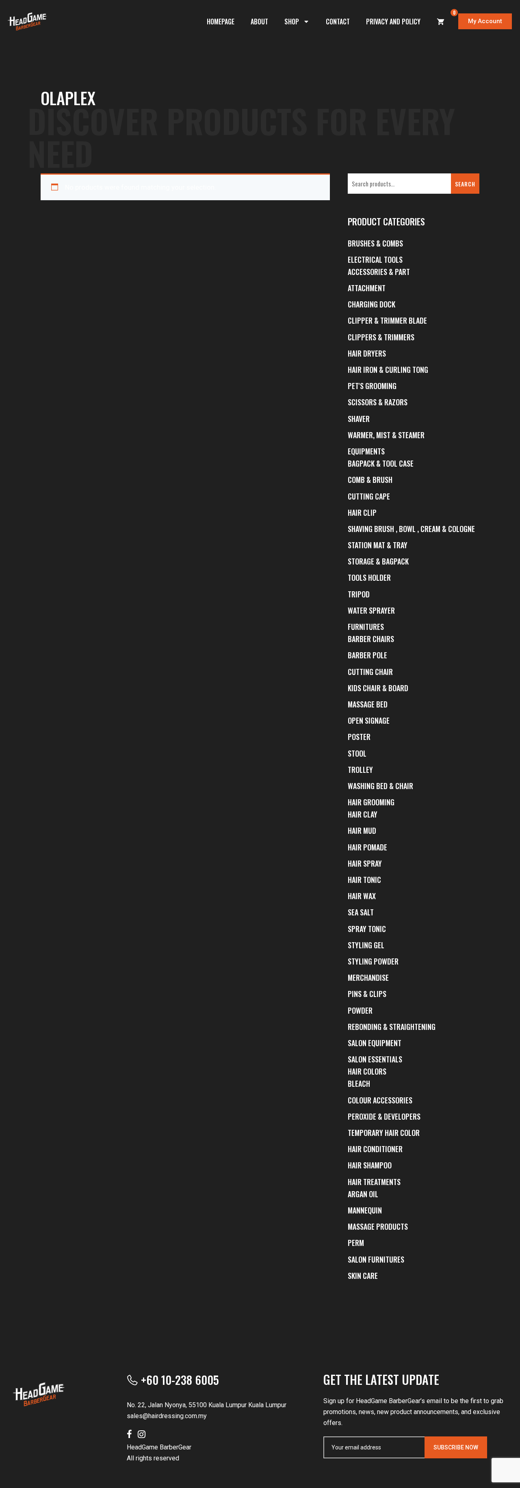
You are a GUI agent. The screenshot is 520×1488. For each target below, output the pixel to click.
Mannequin (365, 1210)
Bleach (359, 1083)
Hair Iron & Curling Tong (388, 369)
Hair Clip (362, 512)
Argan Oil (363, 1194)
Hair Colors (367, 1071)
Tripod (359, 594)
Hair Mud (362, 830)
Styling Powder (373, 961)
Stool (357, 753)
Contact (338, 21)
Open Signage (369, 720)
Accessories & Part (379, 271)
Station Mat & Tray (377, 545)
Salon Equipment (374, 1043)
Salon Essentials (375, 1059)
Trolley (360, 769)
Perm (356, 1242)
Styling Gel (366, 945)
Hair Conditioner (375, 1149)
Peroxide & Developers (384, 1116)
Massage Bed (368, 704)
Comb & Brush (370, 479)
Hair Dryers (367, 353)
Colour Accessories (380, 1100)
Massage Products (378, 1226)
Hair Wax (362, 896)
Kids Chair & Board (378, 688)
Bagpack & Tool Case (381, 463)
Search (465, 184)
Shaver (359, 418)
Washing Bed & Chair (380, 786)
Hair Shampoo (370, 1165)
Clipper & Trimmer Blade (387, 320)
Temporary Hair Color (384, 1132)
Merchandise (368, 977)
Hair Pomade (367, 847)
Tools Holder (369, 577)
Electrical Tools (375, 259)
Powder (360, 1010)
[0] (441, 21)
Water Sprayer (371, 610)
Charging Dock (371, 304)
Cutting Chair (370, 671)
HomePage (220, 21)
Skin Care (363, 1275)
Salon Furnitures (376, 1259)
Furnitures (366, 626)
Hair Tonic (364, 879)
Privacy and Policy (393, 21)
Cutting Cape (369, 496)
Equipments (366, 451)
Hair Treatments (374, 1182)
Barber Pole (367, 655)
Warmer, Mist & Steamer (386, 435)
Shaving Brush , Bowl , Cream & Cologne (411, 528)
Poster (359, 736)
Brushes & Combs (375, 243)
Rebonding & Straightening (392, 1026)
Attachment (367, 288)
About (259, 21)
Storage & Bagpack (378, 561)
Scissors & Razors (377, 402)
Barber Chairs (371, 639)
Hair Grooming (371, 802)
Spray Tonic (367, 929)
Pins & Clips (367, 993)
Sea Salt (361, 912)
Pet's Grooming (372, 386)
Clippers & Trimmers (381, 337)
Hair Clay (362, 814)
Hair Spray (365, 863)
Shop (291, 21)
